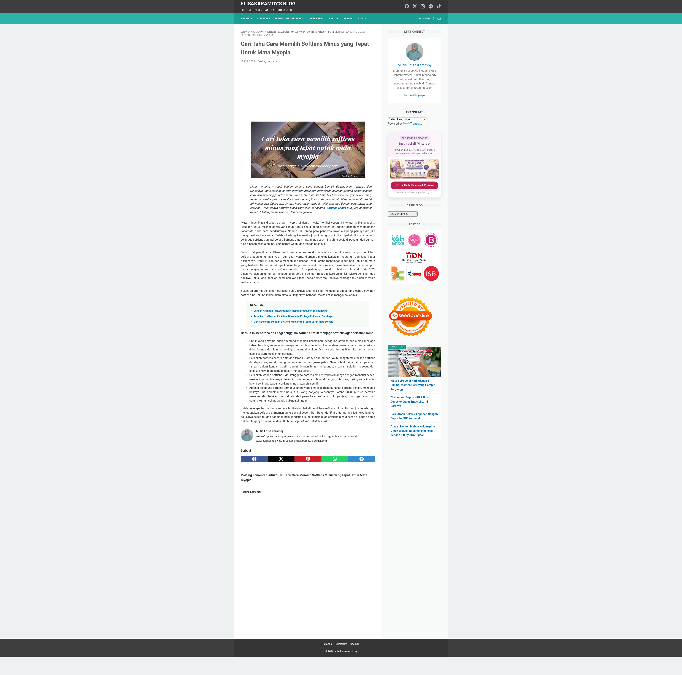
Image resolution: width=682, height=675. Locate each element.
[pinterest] (307, 459)
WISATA (348, 18)
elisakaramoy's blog (268, 4)
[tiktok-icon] (438, 6)
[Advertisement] (308, 92)
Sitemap (354, 644)
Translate (416, 123)
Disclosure (341, 644)
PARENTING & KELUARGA (289, 18)
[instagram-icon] (422, 6)
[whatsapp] (334, 459)
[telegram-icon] (430, 6)
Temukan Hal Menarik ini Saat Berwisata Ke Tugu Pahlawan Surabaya (293, 316)
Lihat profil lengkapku (414, 95)
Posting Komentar (268, 61)
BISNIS (362, 18)
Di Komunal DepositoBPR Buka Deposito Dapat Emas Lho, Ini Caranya (410, 402)
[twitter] (281, 459)
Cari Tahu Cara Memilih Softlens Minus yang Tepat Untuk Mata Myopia (293, 321)
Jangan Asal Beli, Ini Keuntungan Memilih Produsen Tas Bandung (291, 310)
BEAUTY (333, 18)
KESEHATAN (317, 18)
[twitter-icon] (414, 6)
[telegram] (361, 459)
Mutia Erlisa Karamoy (414, 65)
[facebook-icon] (406, 6)
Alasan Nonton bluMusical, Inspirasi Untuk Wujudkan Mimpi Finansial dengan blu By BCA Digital (413, 431)
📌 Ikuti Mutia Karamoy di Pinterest (414, 185)
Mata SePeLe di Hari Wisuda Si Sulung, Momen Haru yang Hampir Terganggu (413, 385)
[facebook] (254, 459)
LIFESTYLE (263, 18)
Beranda (246, 18)
